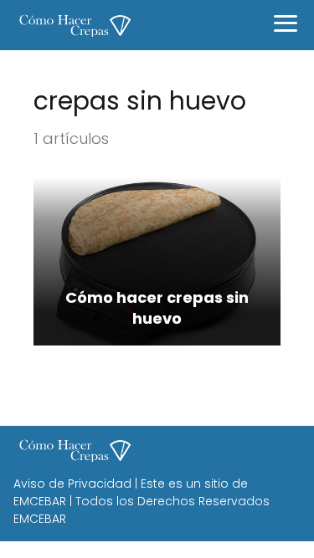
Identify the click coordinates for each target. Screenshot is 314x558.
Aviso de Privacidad (72, 483)
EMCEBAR (39, 501)
